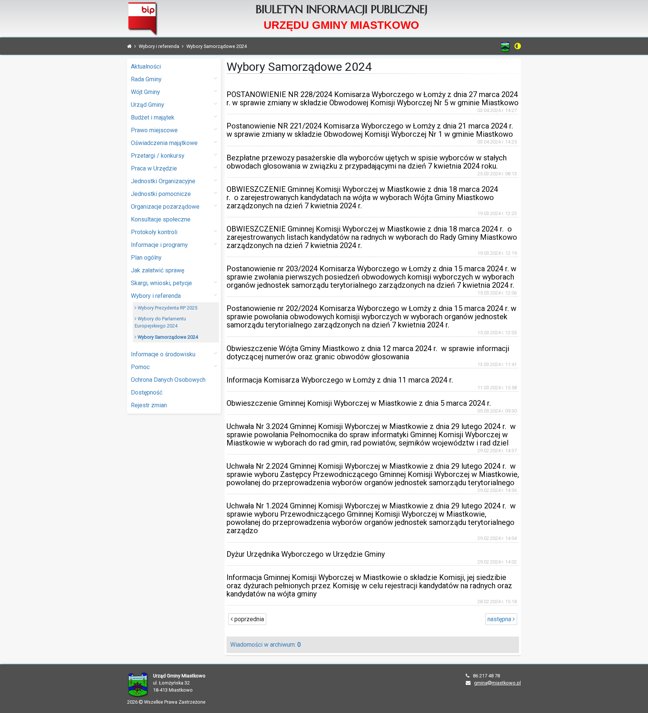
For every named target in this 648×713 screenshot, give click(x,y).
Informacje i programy (159, 244)
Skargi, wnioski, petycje (161, 283)
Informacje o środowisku (163, 354)
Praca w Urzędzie (154, 168)
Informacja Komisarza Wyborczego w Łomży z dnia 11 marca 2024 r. (339, 379)
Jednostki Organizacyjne (163, 181)
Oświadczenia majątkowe (164, 142)
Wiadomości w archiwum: (265, 644)
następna (500, 619)
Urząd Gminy (147, 104)
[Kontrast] (517, 46)
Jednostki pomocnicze (161, 193)
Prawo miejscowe (154, 130)
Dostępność (146, 392)
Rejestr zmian (149, 405)
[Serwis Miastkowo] (505, 46)
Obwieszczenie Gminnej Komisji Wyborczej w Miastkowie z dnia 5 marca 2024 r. (358, 403)
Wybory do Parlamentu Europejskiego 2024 (160, 322)
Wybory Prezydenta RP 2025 (166, 308)
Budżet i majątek (152, 117)
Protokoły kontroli (154, 232)
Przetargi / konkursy (157, 155)
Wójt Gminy (145, 92)
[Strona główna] (129, 46)
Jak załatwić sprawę (157, 270)
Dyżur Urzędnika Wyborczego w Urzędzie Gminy (305, 554)
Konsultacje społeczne (160, 219)
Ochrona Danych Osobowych (168, 379)
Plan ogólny (146, 257)
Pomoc (140, 367)
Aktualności (146, 66)
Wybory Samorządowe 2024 (167, 337)
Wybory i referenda (156, 295)
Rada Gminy (146, 79)
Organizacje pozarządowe (165, 206)
